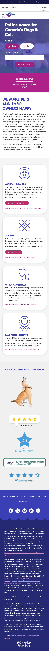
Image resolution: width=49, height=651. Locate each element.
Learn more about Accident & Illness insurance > (24, 208)
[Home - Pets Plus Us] (8, 15)
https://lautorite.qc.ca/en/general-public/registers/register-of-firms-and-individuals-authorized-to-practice (22, 580)
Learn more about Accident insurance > (20, 257)
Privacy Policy (41, 496)
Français (43, 10)
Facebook (11, 510)
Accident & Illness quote (17, 203)
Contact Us (14, 496)
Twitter (17, 510)
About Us (5, 496)
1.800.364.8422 (41, 7)
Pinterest (38, 510)
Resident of (9, 7)
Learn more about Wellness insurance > (20, 304)
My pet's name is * (12, 52)
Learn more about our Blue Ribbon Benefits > (22, 349)
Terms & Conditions (27, 496)
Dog (14, 46)
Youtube (31, 510)
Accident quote (14, 252)
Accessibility (23, 501)
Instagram (24, 510)
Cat (28, 46)
